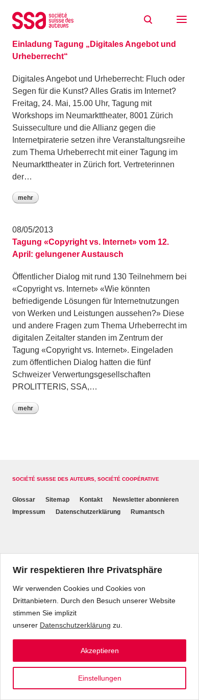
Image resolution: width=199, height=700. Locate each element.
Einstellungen (99, 678)
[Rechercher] (148, 20)
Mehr (25, 197)
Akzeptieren (100, 650)
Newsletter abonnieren (146, 499)
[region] (99, 626)
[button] (182, 20)
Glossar (23, 499)
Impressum (28, 511)
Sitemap (57, 499)
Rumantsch (147, 511)
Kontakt (91, 499)
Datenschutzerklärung (75, 625)
